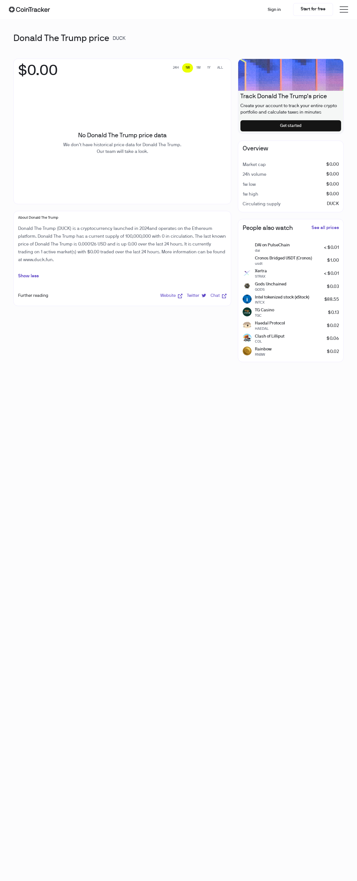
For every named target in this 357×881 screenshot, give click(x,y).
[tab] (176, 68)
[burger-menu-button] (344, 9)
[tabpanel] (38, 74)
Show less (28, 276)
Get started (290, 126)
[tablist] (198, 68)
